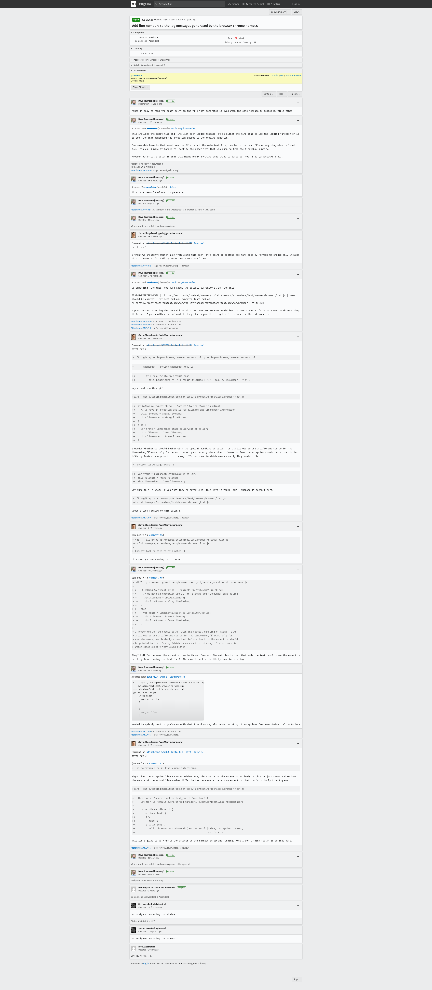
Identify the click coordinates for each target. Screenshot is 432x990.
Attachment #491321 (141, 209)
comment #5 (156, 535)
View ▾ (297, 12)
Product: (143, 37)
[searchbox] (189, 4)
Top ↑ (297, 979)
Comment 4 (143, 276)
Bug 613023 (147, 19)
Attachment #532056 (141, 734)
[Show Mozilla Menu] (133, 4)
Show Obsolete (140, 87)
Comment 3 (143, 236)
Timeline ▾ (295, 94)
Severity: (247, 42)
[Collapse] (298, 102)
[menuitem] (234, 4)
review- (265, 75)
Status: (144, 53)
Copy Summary (278, 12)
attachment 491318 (157, 243)
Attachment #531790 (141, 328)
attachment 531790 (157, 345)
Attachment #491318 (141, 170)
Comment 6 (143, 528)
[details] (177, 243)
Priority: (229, 42)
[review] (199, 243)
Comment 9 (143, 745)
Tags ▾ (282, 94)
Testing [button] (153, 37)
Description (143, 104)
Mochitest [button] (155, 41)
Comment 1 (143, 122)
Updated (142, 204)
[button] (294, 4)
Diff (282, 75)
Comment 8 (143, 670)
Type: (230, 38)
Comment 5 (143, 338)
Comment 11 (143, 931)
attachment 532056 (157, 752)
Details (275, 75)
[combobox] (189, 4)
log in (146, 963)
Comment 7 (143, 571)
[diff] (188, 243)
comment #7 (156, 763)
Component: (141, 41)
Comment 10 (144, 907)
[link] (168, 700)
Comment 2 (143, 181)
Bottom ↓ (269, 94)
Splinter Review (293, 75)
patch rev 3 (136, 75)
